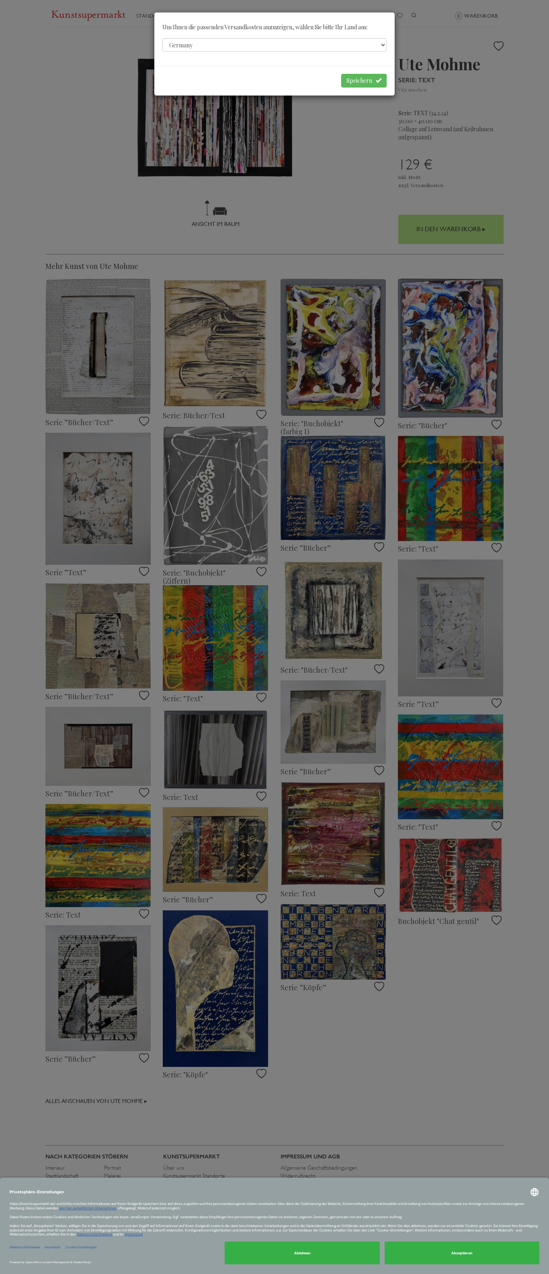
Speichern (361, 80)
